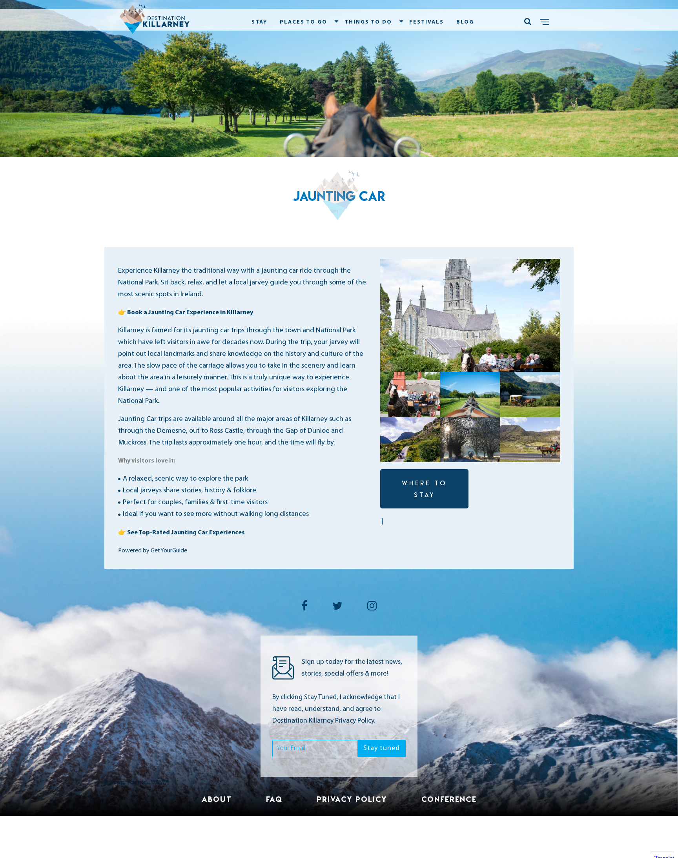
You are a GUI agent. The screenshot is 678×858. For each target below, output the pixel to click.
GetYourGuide (169, 551)
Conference (449, 799)
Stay (259, 22)
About (217, 799)
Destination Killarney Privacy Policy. (323, 721)
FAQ (274, 799)
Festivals (426, 22)
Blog (465, 22)
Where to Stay (424, 489)
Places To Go (303, 22)
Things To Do (368, 22)
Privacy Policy (352, 799)
